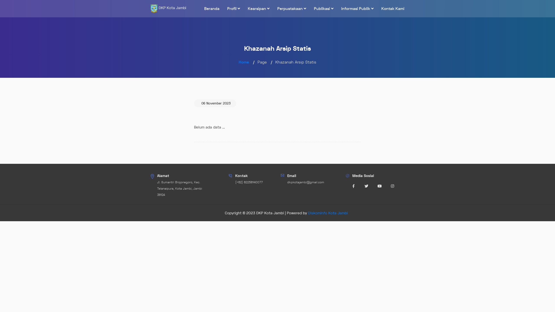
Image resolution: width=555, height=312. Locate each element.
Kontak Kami (392, 8)
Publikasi (322, 8)
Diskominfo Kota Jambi (328, 213)
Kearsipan (257, 8)
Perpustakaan (290, 8)
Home (244, 62)
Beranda (211, 8)
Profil (232, 8)
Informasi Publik (356, 8)
